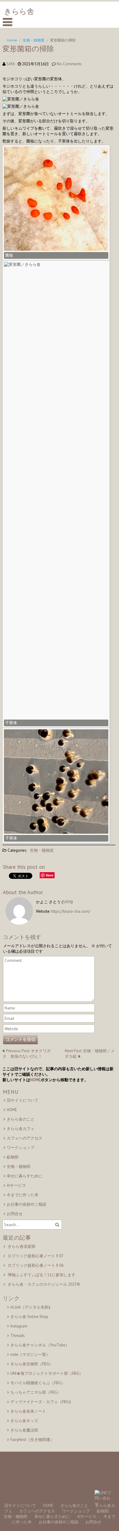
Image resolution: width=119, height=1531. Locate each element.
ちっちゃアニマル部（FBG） (35, 1392)
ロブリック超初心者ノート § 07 (35, 1255)
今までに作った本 (22, 1194)
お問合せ (15, 1213)
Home (12, 40)
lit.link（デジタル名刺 (29, 1307)
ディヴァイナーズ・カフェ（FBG (39, 1401)
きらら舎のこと (20, 1119)
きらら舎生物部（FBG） (31, 1364)
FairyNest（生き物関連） (32, 1439)
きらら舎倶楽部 (21, 1246)
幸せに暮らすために (24, 1176)
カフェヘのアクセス (24, 1138)
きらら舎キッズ (24, 1420)
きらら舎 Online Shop (29, 1316)
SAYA (10, 64)
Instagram (18, 1326)
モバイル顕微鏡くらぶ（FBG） (37, 1382)
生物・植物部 (19, 1166)
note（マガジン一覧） (30, 1354)
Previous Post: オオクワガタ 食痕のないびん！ (26, 1053)
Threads (17, 1335)
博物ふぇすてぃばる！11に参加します (41, 1274)
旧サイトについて (22, 1100)
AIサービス (16, 1185)
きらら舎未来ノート (28, 1411)
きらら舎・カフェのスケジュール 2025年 (44, 1284)
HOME (35, 1079)
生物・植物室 (34, 40)
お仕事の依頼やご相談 (26, 1204)
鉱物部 (13, 1157)
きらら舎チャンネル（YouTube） (39, 1345)
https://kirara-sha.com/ (70, 911)
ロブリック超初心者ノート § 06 (35, 1265)
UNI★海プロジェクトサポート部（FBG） (46, 1373)
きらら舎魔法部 (24, 1430)
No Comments (69, 64)
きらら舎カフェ (20, 1128)
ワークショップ (20, 1147)
